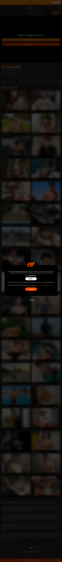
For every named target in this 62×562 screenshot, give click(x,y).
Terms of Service (40, 285)
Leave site (31, 293)
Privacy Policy (50, 285)
